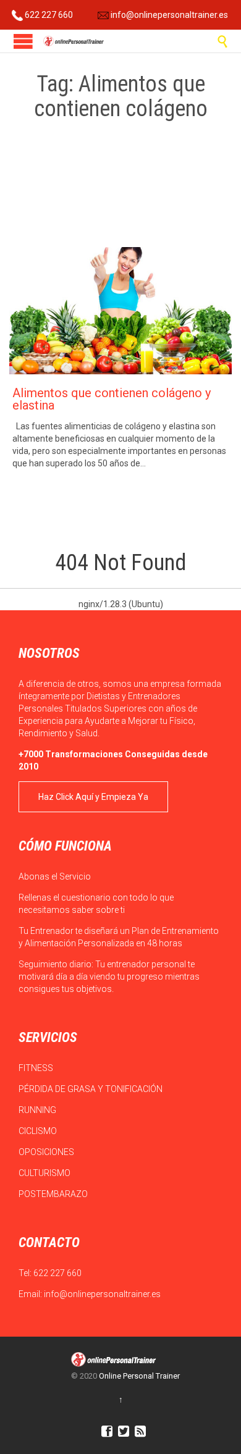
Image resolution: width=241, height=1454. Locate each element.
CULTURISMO (45, 1173)
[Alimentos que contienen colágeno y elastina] (120, 310)
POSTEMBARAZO (54, 1194)
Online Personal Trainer (139, 1375)
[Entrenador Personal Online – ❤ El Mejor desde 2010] (74, 41)
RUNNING (38, 1110)
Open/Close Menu (23, 41)
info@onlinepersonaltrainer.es (168, 15)
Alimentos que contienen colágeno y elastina (111, 399)
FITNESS (37, 1068)
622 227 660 (48, 15)
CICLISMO (39, 1131)
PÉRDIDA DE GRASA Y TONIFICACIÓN (91, 1089)
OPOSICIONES (47, 1152)
